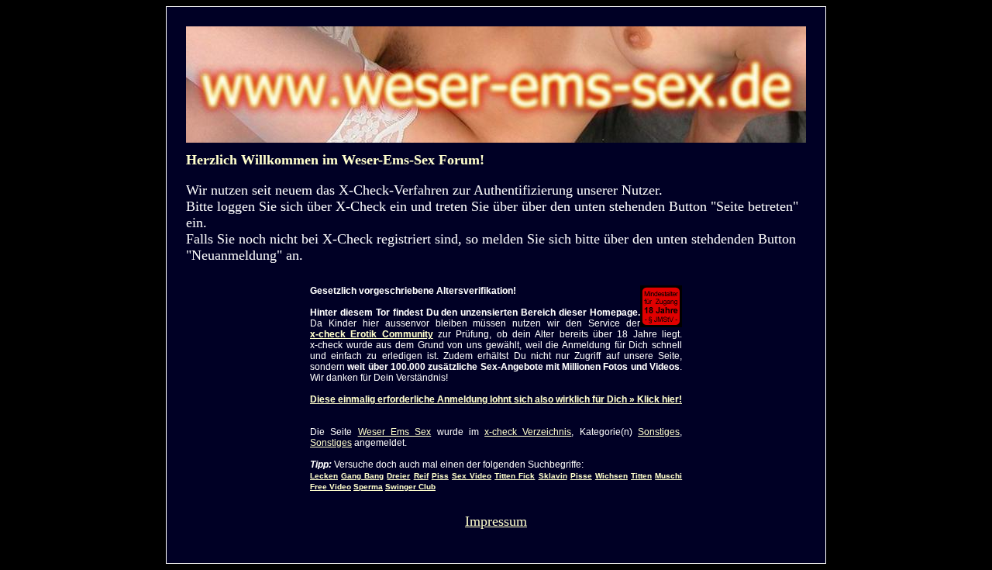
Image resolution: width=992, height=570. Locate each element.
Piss (440, 476)
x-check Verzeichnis (527, 432)
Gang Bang (362, 476)
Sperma (368, 486)
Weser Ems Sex (395, 432)
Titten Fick (514, 476)
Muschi (668, 476)
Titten (641, 476)
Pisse (581, 476)
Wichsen (611, 476)
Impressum (496, 521)
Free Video (330, 486)
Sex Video (471, 476)
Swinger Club (410, 486)
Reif (421, 476)
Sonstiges (659, 432)
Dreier (398, 476)
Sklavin (553, 476)
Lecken (324, 476)
